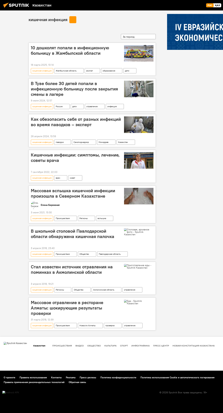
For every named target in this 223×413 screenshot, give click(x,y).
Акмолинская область (103, 289)
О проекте (9, 377)
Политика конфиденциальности (118, 377)
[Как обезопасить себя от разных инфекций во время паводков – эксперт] (138, 124)
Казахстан (123, 142)
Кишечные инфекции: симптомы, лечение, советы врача (75, 157)
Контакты (56, 377)
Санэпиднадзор (81, 142)
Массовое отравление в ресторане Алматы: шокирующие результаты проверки (67, 308)
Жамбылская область (66, 70)
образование (109, 70)
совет (72, 178)
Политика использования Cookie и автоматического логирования (177, 377)
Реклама (70, 377)
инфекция (112, 106)
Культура (110, 345)
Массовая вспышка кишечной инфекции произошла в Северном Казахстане (73, 193)
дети (127, 70)
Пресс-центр (161, 345)
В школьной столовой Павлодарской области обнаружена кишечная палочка (72, 233)
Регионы (83, 218)
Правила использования (33, 377)
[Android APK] (10, 392)
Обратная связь (77, 382)
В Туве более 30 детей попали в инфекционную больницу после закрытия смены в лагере (74, 89)
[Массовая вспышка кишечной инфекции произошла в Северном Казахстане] (138, 196)
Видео (79, 345)
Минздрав (103, 142)
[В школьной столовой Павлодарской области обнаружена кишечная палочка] (138, 232)
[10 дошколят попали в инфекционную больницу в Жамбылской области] (138, 53)
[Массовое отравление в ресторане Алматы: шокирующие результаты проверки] (138, 302)
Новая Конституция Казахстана (193, 345)
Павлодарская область (110, 254)
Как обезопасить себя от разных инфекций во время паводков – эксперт (76, 121)
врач (58, 178)
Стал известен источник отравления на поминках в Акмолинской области (72, 269)
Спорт (124, 345)
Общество (84, 254)
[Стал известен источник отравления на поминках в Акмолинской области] (138, 266)
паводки (60, 142)
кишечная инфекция (48, 19)
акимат (89, 70)
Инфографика (140, 345)
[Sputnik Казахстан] (17, 8)
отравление (92, 106)
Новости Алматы (87, 325)
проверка (109, 325)
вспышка (102, 218)
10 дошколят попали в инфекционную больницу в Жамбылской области (70, 50)
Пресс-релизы (88, 377)
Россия (59, 106)
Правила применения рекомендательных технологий (34, 382)
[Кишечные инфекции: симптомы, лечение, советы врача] (138, 160)
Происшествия (63, 218)
